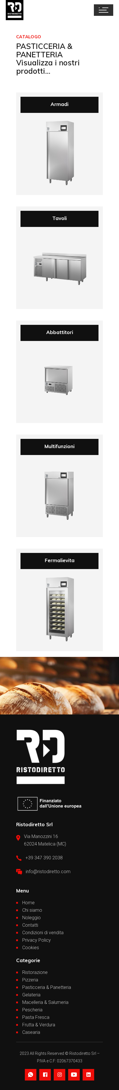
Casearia (31, 1032)
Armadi (59, 104)
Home (28, 902)
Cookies (30, 947)
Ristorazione (35, 972)
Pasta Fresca (35, 1017)
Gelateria (31, 995)
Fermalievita (60, 560)
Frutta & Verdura (38, 1025)
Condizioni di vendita (43, 932)
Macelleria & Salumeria (45, 1002)
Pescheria (32, 1010)
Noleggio (31, 917)
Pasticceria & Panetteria (46, 987)
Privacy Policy (36, 940)
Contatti (30, 925)
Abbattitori (59, 332)
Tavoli (59, 218)
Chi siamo (32, 910)
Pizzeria (30, 980)
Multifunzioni (59, 446)
